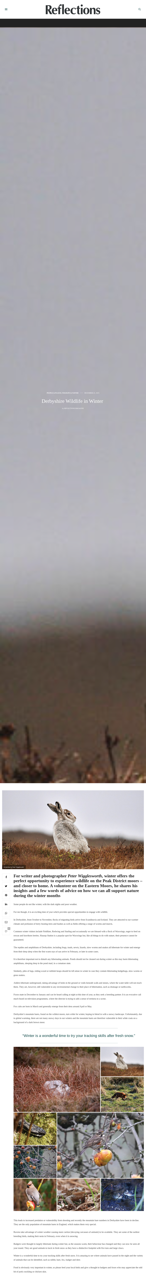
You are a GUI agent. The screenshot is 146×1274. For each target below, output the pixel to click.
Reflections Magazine (74, 408)
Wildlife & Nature (70, 393)
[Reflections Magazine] (73, 9)
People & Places (54, 393)
